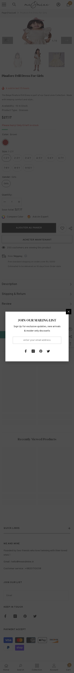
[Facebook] (25, 351)
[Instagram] (33, 351)
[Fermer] (68, 311)
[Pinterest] (41, 351)
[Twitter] (48, 351)
